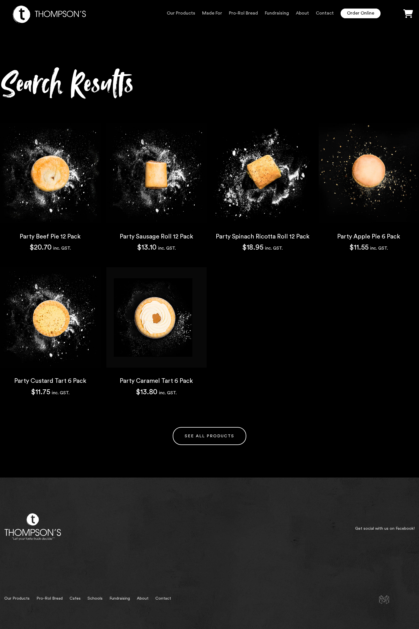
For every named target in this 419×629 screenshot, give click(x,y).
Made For (212, 13)
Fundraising (277, 13)
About (302, 13)
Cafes (75, 598)
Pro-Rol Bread (243, 13)
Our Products (181, 13)
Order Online (360, 13)
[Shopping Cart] (408, 14)
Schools (95, 598)
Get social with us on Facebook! (385, 528)
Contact (325, 13)
